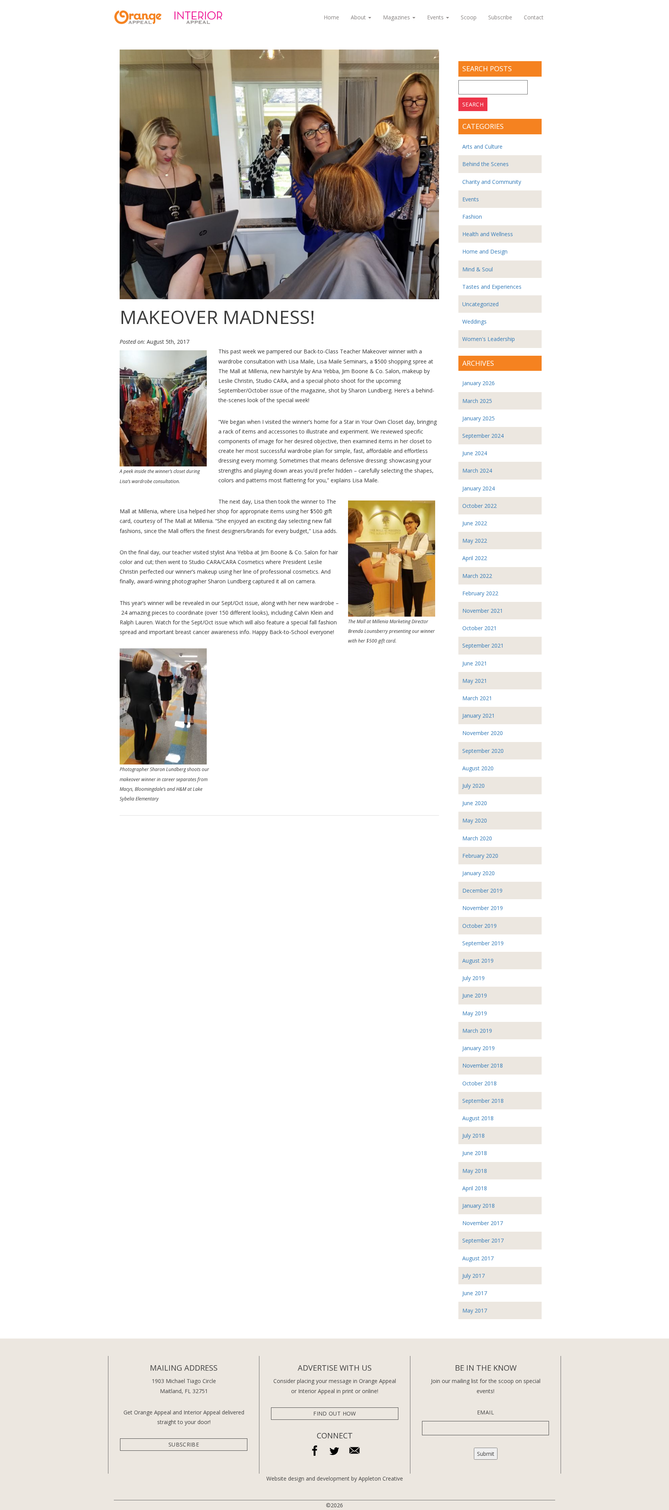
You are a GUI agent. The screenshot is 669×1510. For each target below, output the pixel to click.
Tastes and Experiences (491, 286)
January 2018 (478, 1205)
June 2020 (474, 803)
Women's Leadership (488, 339)
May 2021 (474, 680)
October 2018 (479, 1083)
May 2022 (474, 540)
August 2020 (478, 768)
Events (436, 17)
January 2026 (478, 383)
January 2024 (478, 488)
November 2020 (482, 733)
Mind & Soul (477, 269)
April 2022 (474, 558)
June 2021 (474, 663)
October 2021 (479, 628)
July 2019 (473, 978)
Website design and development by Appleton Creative (334, 1478)
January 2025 (478, 418)
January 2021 (478, 715)
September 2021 (483, 645)
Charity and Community (491, 181)
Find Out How (334, 1413)
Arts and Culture (482, 146)
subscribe (183, 1444)
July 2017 (473, 1275)
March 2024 (477, 470)
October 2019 (479, 925)
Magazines (397, 17)
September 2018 (483, 1100)
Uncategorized (480, 304)
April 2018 (474, 1188)
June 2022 (474, 523)
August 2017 (478, 1258)
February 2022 (480, 593)
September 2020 (483, 750)
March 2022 (477, 575)
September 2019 (483, 943)
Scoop (469, 17)
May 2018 (474, 1170)
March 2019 (477, 1030)
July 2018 (473, 1135)
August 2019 (478, 960)
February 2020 (480, 855)
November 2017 (482, 1223)
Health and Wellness (487, 234)
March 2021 (477, 698)
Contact (534, 17)
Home (331, 17)
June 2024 (474, 453)
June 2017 (474, 1293)
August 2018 (478, 1118)
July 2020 (473, 785)
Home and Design (485, 251)
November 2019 (482, 908)
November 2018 (482, 1065)
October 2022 (479, 505)
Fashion (472, 216)
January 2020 (478, 873)
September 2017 (483, 1240)
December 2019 (482, 890)
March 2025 (477, 400)
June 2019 (474, 995)
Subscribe (500, 17)
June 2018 (474, 1153)
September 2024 (483, 435)
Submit (485, 1453)
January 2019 (478, 1048)
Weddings (474, 321)
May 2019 (474, 1013)
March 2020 (477, 838)
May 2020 (474, 820)
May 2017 (474, 1310)
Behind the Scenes (485, 164)
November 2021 (482, 610)
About (359, 17)
